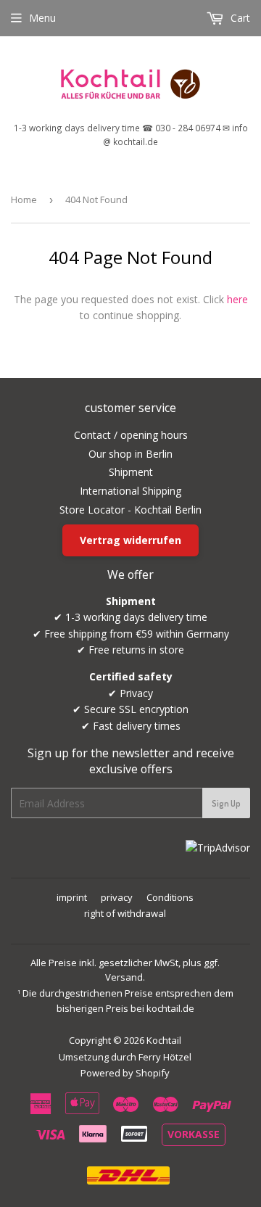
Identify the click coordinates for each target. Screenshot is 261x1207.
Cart (239, 18)
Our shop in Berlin (130, 454)
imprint (72, 897)
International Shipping (130, 491)
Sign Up (226, 803)
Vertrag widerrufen (130, 540)
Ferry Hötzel (164, 1056)
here (237, 299)
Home (24, 199)
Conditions (170, 897)
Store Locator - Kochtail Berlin (130, 509)
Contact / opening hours (131, 435)
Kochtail (163, 1040)
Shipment (131, 472)
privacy (117, 897)
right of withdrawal (125, 913)
